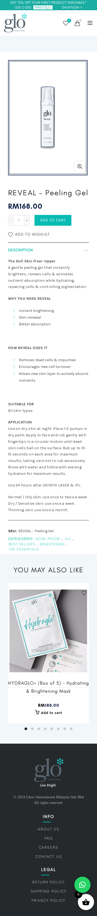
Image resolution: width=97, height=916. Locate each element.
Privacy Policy (48, 900)
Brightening (52, 544)
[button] (82, 885)
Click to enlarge (80, 166)
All (68, 539)
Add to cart (53, 220)
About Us (48, 829)
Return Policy (48, 882)
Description (20, 250)
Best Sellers (22, 544)
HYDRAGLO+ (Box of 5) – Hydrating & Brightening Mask (48, 687)
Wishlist (69, 20)
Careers (48, 847)
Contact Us (48, 856)
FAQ (48, 838)
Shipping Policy (49, 891)
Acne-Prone (48, 539)
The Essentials (24, 549)
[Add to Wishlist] (84, 593)
